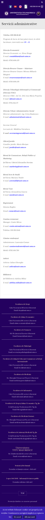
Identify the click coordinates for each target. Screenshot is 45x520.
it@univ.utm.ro (15, 99)
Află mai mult (29, 517)
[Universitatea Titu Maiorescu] (22, 13)
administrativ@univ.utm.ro (20, 117)
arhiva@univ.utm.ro (17, 267)
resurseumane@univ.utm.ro (20, 78)
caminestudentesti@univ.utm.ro (22, 246)
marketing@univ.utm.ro (19, 167)
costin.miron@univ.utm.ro (20, 226)
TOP (22, 493)
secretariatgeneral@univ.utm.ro (22, 133)
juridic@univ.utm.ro (17, 147)
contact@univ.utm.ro (17, 211)
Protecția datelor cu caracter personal (22, 501)
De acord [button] (17, 517)
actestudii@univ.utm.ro (18, 181)
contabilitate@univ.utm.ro (19, 56)
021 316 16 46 (35, 6)
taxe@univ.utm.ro (16, 195)
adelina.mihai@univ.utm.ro (20, 283)
